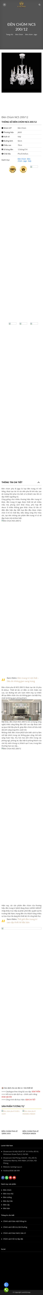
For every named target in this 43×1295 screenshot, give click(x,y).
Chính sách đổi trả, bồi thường (15, 1227)
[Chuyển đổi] (38, 482)
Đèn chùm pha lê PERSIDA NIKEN (31, 1132)
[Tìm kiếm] (39, 5)
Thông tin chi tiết (12, 482)
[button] (4, 4)
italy (29, 161)
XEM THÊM (36, 1091)
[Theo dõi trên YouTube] (14, 1177)
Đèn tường (7, 1197)
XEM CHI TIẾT (30, 1099)
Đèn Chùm (19, 34)
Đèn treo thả (8, 1193)
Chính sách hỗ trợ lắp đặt (13, 1239)
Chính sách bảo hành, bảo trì (14, 1233)
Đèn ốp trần (8, 1201)
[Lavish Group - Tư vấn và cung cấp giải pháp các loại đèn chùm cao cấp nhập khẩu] (21, 4)
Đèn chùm (7, 1190)
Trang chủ (9, 34)
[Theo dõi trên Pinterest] (10, 1177)
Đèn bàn (6, 1208)
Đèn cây (6, 1205)
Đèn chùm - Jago (31, 34)
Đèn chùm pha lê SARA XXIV (10, 1132)
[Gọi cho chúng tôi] (6, 1177)
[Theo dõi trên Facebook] (3, 1177)
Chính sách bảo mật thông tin (15, 1221)
